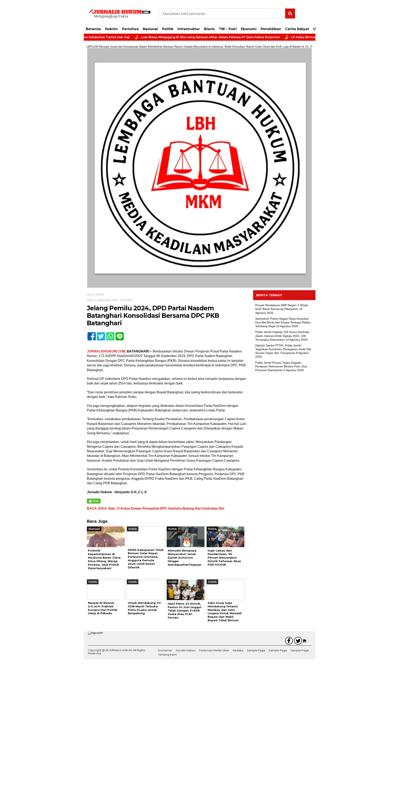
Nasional (150, 29)
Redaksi (238, 650)
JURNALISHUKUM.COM (106, 351)
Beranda (93, 29)
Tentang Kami (167, 654)
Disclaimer (165, 650)
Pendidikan (271, 29)
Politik (167, 29)
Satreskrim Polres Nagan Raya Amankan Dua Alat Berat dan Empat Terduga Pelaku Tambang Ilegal (283, 322)
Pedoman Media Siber (214, 650)
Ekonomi (248, 29)
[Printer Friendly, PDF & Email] (94, 501)
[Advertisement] (284, 442)
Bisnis (209, 29)
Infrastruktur (188, 29)
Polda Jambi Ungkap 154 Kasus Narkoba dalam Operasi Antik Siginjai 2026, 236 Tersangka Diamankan (282, 335)
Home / (91, 294)
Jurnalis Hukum (186, 650)
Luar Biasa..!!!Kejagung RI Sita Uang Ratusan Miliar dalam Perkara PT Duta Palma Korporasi (190, 37)
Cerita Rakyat (297, 29)
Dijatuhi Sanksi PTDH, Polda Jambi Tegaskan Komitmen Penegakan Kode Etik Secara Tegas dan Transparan (283, 349)
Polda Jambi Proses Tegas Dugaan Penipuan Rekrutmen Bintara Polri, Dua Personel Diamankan (281, 366)
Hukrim (111, 29)
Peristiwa (130, 29)
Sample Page (256, 650)
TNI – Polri (228, 29)
